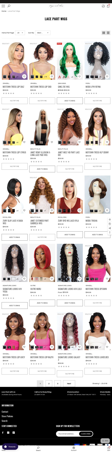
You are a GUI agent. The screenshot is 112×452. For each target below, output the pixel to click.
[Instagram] (8, 432)
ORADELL (6, 83)
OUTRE (32, 285)
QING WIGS (62, 83)
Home (4, 11)
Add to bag (70, 101)
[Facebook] (2, 432)
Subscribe (85, 434)
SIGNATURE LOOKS (9, 285)
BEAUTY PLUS (35, 149)
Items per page (8, 33)
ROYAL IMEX (7, 217)
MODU (88, 83)
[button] (8, 6)
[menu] (3, 6)
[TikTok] (13, 432)
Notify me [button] (14, 101)
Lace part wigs (14, 11)
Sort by (31, 33)
